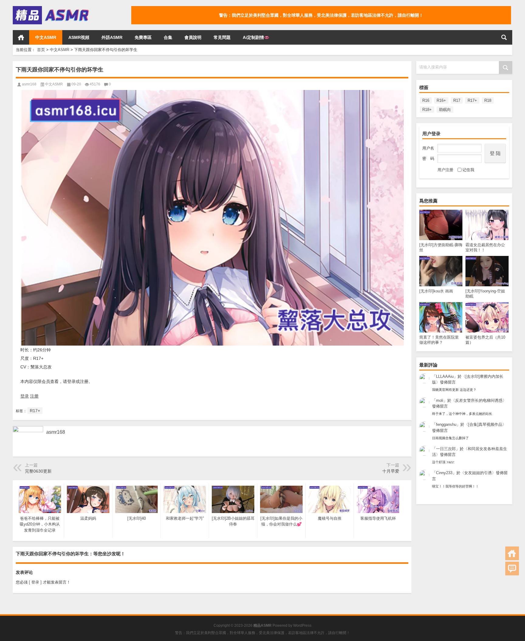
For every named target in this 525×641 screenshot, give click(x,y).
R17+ (472, 100)
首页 (21, 37)
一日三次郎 (446, 448)
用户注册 (445, 169)
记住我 (468, 169)
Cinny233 (444, 472)
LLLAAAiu (445, 376)
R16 (425, 100)
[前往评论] (512, 568)
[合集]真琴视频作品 (485, 424)
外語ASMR (111, 37)
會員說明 (192, 37)
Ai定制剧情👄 (256, 37)
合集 (168, 37)
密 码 (428, 158)
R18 (487, 100)
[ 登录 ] (35, 582)
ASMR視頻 (78, 37)
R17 (456, 100)
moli (439, 400)
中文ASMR (45, 37)
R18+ (427, 109)
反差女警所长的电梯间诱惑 (479, 400)
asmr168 (29, 84)
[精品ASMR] (52, 8)
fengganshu (446, 424)
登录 (24, 396)
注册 (34, 396)
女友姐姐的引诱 (478, 472)
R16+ (441, 100)
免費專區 (143, 37)
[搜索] (504, 37)
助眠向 (445, 109)
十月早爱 (390, 471)
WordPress (302, 625)
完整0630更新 (38, 471)
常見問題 (222, 37)
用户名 (428, 148)
